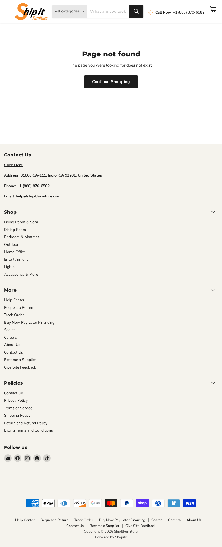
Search (10, 329)
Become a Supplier (20, 359)
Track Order (14, 314)
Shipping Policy (17, 415)
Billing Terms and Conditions (28, 430)
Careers (10, 337)
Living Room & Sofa (21, 222)
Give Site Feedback (20, 367)
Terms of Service (18, 408)
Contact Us (13, 352)
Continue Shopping (111, 82)
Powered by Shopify (111, 537)
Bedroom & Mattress (22, 237)
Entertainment (16, 259)
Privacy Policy (16, 400)
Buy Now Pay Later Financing (29, 322)
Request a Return (18, 307)
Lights (9, 266)
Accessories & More (21, 274)
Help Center (14, 300)
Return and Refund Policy (25, 423)
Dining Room (15, 229)
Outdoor (11, 244)
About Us (12, 344)
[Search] (136, 11)
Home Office (15, 251)
